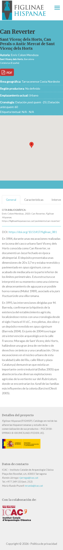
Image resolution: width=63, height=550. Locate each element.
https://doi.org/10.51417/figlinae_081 (33, 232)
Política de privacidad (43, 543)
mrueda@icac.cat (34, 485)
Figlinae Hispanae (25, 10)
